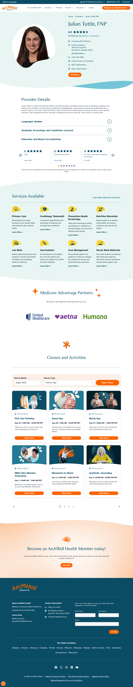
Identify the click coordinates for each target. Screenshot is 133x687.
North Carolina (98, 648)
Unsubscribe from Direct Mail (23, 610)
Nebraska (78, 648)
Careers (91, 8)
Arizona (24, 648)
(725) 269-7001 (78, 57)
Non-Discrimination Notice (78, 677)
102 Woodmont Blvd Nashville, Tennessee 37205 (58, 612)
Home (70, 17)
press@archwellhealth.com (22, 621)
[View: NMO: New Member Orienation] (29, 471)
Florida (52, 648)
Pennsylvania (61, 652)
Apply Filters (107, 382)
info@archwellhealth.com (57, 617)
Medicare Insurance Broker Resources (26, 607)
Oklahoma (116, 648)
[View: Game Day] (66, 416)
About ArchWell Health (21, 603)
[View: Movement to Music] (66, 471)
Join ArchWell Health (34, 8)
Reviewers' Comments (88, 36)
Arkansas (34, 648)
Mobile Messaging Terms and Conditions (66, 680)
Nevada (87, 648)
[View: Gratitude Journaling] (103, 471)
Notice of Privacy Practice (55, 677)
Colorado (43, 648)
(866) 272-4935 (54, 607)
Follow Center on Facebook (82, 61)
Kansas (60, 648)
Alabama (16, 648)
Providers (59, 8)
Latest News (17, 615)
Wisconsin (73, 652)
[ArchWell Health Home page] (10, 8)
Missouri (68, 648)
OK (115, 682)
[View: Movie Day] (103, 416)
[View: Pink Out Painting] (29, 416)
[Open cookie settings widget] (3, 683)
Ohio (108, 648)
